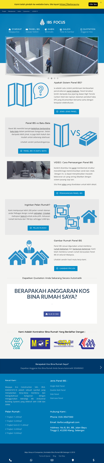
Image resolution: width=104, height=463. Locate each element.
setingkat (38, 213)
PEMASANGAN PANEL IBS (70, 193)
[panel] (28, 94)
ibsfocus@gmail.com (68, 422)
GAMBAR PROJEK (67, 268)
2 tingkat (46, 213)
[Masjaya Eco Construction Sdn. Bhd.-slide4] (28, 170)
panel (74, 168)
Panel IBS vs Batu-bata (35, 151)
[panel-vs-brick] (75, 135)
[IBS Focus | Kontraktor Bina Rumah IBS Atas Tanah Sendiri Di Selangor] (75, 217)
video (64, 184)
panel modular (73, 91)
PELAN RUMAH (40, 228)
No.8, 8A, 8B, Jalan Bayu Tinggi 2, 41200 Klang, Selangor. (68, 429)
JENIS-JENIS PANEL (68, 112)
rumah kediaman (61, 249)
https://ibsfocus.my (69, 4)
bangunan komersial (81, 249)
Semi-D (24, 216)
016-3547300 (65, 417)
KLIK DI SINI (53, 314)
